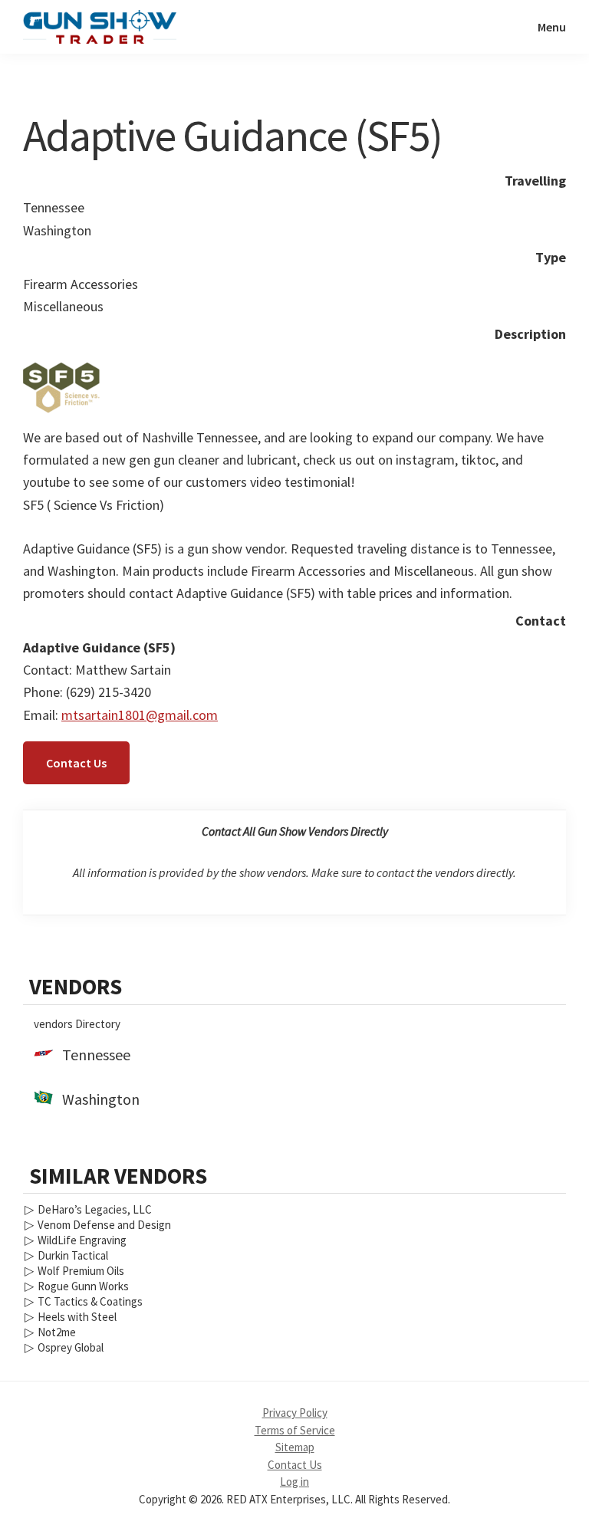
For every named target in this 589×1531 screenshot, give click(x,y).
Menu (552, 26)
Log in (294, 1481)
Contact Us (76, 762)
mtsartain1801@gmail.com (139, 715)
